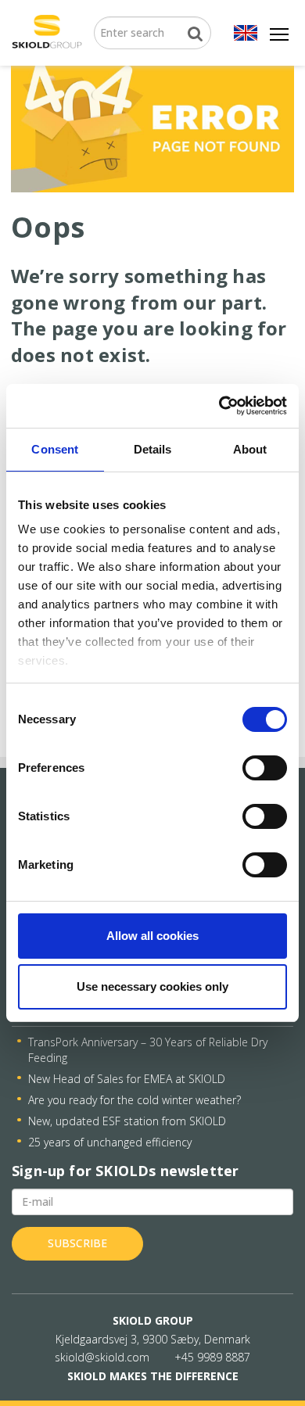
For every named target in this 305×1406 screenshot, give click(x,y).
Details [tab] (153, 449)
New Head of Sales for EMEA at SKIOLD (126, 1078)
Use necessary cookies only (152, 986)
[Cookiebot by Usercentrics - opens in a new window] (219, 406)
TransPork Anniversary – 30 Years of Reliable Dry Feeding (147, 1050)
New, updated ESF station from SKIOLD (127, 1121)
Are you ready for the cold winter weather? (134, 1099)
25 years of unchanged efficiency (110, 1142)
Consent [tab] (54, 449)
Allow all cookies (152, 935)
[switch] (264, 767)
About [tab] (250, 449)
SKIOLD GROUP (153, 1320)
